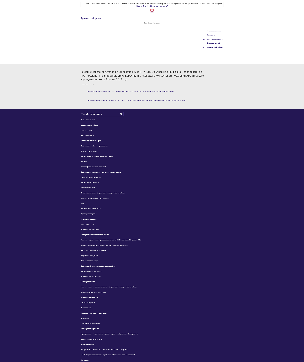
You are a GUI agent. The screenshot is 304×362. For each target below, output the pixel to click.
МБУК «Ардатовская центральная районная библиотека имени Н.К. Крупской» (108, 355)
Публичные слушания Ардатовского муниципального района (102, 193)
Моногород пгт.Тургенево (90, 329)
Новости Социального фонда (91, 208)
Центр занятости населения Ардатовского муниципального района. (105, 349)
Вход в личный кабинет (215, 47)
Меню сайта (211, 35)
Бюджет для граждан (88, 302)
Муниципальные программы (91, 276)
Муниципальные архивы (89, 297)
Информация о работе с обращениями (94, 146)
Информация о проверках (90, 182)
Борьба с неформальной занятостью (93, 292)
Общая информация (88, 120)
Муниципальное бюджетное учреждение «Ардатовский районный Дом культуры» (109, 334)
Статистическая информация (91, 177)
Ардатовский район (91, 18)
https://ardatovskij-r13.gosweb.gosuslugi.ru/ (152, 6)
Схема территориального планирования (95, 198)
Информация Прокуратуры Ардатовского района (98, 266)
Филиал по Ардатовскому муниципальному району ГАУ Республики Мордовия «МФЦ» (111, 240)
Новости (84, 161)
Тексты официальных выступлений (93, 167)
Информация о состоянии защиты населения (97, 156)
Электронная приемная (215, 39)
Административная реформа (91, 141)
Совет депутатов (86, 130)
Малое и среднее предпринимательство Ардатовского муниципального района (108, 287)
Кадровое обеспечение (89, 151)
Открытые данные (87, 344)
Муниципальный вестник (90, 229)
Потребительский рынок (89, 255)
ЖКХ (82, 203)
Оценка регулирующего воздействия (94, 313)
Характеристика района (89, 214)
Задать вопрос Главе (88, 224)
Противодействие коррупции (91, 271)
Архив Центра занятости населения (93, 250)
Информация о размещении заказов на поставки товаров (101, 172)
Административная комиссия (91, 339)
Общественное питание (89, 219)
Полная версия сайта (214, 43)
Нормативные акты (87, 135)
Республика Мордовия (152, 23)
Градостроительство (88, 282)
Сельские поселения (214, 31)
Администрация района (89, 125)
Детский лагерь (86, 308)
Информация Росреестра (89, 261)
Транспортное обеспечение (90, 323)
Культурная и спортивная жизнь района (95, 235)
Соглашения (85, 360)
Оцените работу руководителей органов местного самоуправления (104, 245)
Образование (85, 318)
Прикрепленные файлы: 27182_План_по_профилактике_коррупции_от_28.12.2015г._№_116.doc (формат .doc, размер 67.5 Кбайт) (130, 91)
